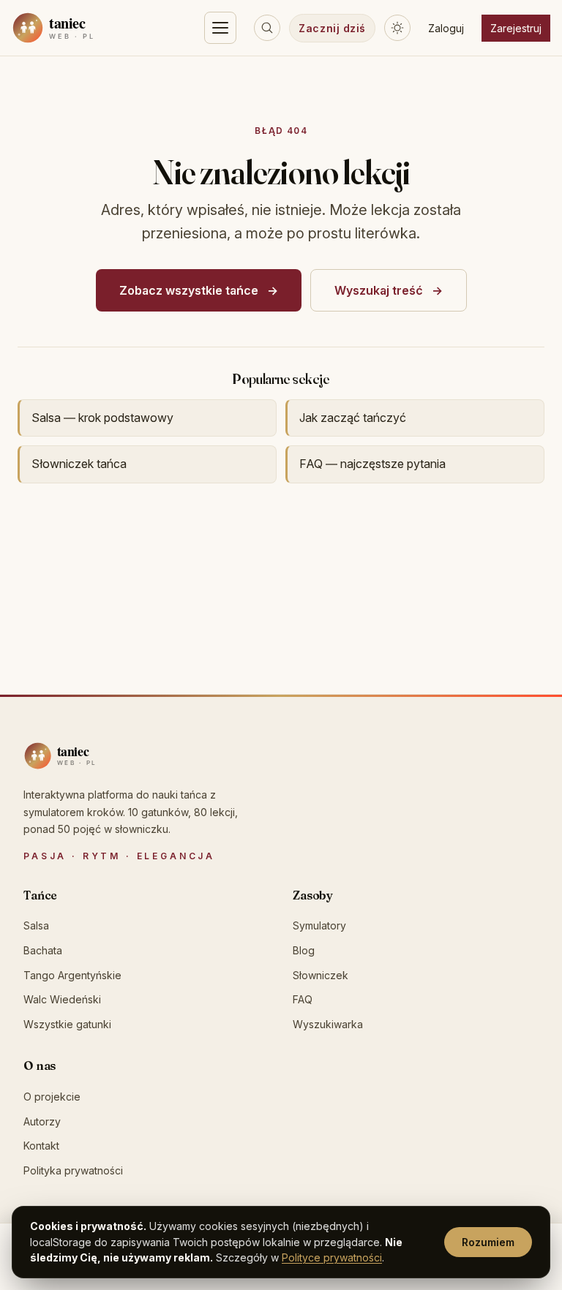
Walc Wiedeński (62, 999)
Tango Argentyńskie (72, 975)
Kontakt (41, 1145)
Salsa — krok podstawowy (102, 417)
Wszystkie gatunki (67, 1024)
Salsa (36, 925)
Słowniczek (320, 975)
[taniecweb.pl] (89, 756)
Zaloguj (446, 28)
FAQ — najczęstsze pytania (372, 463)
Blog (304, 950)
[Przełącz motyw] (397, 28)
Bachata (42, 950)
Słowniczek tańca (79, 463)
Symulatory (319, 925)
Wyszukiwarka (328, 1024)
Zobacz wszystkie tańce (188, 290)
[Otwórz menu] (220, 28)
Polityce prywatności (332, 1257)
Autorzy (42, 1121)
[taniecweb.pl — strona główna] (86, 28)
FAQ (302, 999)
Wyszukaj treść (378, 290)
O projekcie (51, 1096)
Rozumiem (488, 1242)
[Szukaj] (267, 28)
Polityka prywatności (73, 1170)
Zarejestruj (516, 28)
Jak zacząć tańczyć (352, 417)
